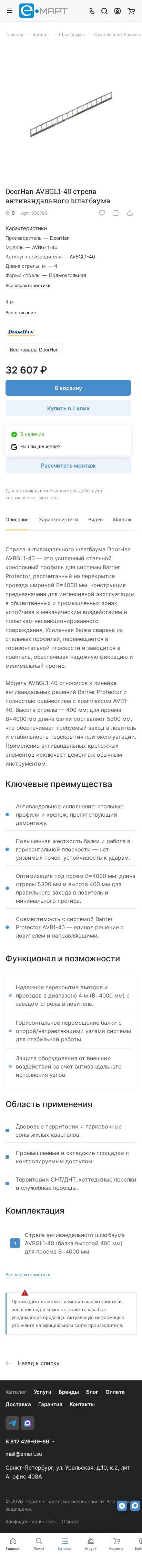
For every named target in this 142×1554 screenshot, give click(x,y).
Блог (92, 1392)
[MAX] (27, 1423)
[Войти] (117, 10)
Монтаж (122, 519)
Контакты (82, 1404)
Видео (95, 519)
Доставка (18, 1404)
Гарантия (50, 1404)
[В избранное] (102, 213)
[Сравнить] (116, 213)
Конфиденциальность (31, 1521)
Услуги (42, 1392)
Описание (17, 519)
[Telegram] (12, 1423)
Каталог (16, 1392)
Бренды (69, 1392)
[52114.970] (71, 115)
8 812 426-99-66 (27, 1442)
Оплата (115, 1392)
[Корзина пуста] (131, 10)
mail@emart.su (24, 1454)
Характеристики (58, 519)
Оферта (71, 1521)
